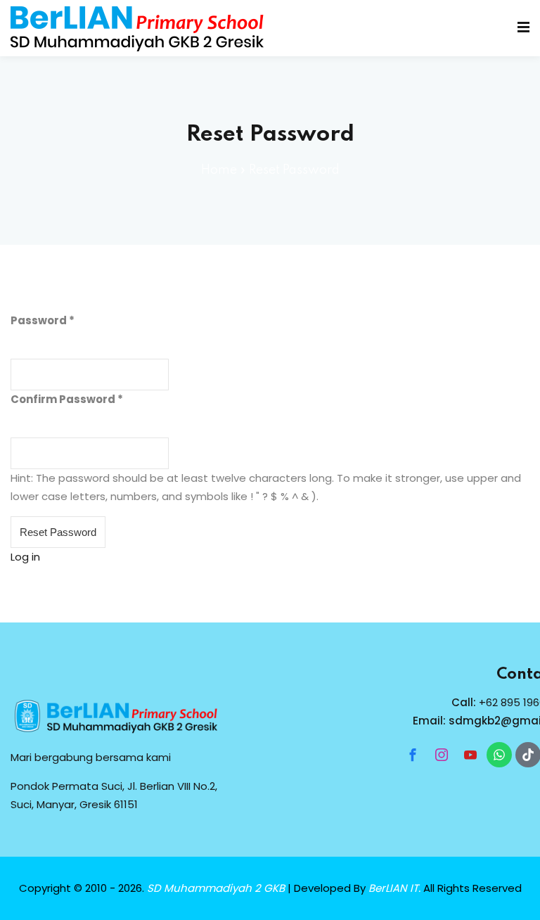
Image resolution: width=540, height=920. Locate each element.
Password (39, 320)
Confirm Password (63, 399)
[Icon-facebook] (412, 754)
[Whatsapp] (499, 754)
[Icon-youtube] (470, 754)
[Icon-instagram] (441, 754)
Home (219, 170)
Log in (25, 556)
